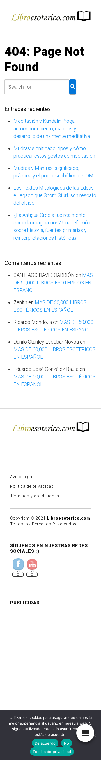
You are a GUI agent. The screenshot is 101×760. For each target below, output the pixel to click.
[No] (94, 735)
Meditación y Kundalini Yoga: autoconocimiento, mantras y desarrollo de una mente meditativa (51, 128)
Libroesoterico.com (68, 518)
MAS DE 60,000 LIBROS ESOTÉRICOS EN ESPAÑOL (53, 282)
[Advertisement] (50, 661)
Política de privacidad (32, 486)
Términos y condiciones (34, 496)
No (66, 743)
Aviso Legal (21, 476)
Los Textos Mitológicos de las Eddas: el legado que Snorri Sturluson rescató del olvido (54, 195)
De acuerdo (45, 743)
